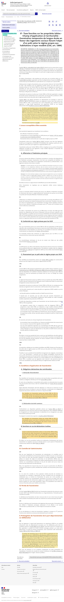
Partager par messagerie (60, 25)
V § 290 (37, 122)
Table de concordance (21, 569)
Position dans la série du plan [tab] (8, 25)
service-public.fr (43, 590)
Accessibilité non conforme (7, 597)
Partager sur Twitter (53, 25)
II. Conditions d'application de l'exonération (9, 48)
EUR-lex (34, 576)
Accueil (3, 10)
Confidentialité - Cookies (32, 597)
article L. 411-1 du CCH (42, 231)
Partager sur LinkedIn (56, 25)
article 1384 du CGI (38, 141)
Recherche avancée (47, 13)
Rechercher (36, 14)
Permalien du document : (20, 557)
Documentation (20, 571)
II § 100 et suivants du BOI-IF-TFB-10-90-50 (39, 105)
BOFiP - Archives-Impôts (41, 10)
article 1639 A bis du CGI (36, 526)
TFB (18, 16)
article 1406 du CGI (54, 409)
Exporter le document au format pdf (49, 21)
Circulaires (35, 572)
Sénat (34, 582)
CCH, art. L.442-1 (27, 249)
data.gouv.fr (34, 592)
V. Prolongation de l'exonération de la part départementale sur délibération (8, 59)
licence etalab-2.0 (27, 600)
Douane (34, 574)
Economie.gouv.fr (36, 578)
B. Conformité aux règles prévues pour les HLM (9, 40)
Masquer (6, 31)
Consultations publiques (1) (22, 10)
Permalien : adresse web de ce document (56, 21)
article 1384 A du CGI (25, 80)
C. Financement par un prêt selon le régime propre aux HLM (9, 44)
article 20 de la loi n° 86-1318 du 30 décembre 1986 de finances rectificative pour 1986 (40, 270)
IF (15, 16)
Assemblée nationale (36, 567)
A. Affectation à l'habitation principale (9, 37)
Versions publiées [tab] (6, 27)
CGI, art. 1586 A (35, 531)
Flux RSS (18, 567)
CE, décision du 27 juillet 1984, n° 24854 (36, 397)
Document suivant (56, 30)
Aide (2, 567)
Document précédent (24, 30)
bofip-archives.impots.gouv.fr (22, 573)
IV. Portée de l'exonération (8, 54)
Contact (3, 569)
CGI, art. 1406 (39, 443)
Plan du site (23, 597)
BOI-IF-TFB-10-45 (34, 544)
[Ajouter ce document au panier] (53, 21)
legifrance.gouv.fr (54, 590)
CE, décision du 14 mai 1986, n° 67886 (31, 423)
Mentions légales (16, 597)
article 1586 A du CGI (26, 99)
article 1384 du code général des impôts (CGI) (31, 67)
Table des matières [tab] (6, 22)
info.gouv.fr (34, 590)
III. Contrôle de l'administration (6, 52)
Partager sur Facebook (49, 25)
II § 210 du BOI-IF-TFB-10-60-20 (46, 416)
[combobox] (18, 14)
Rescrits (32, 10)
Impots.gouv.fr (35, 580)
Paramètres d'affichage (44, 597)
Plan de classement (11, 10)
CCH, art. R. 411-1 (31, 241)
